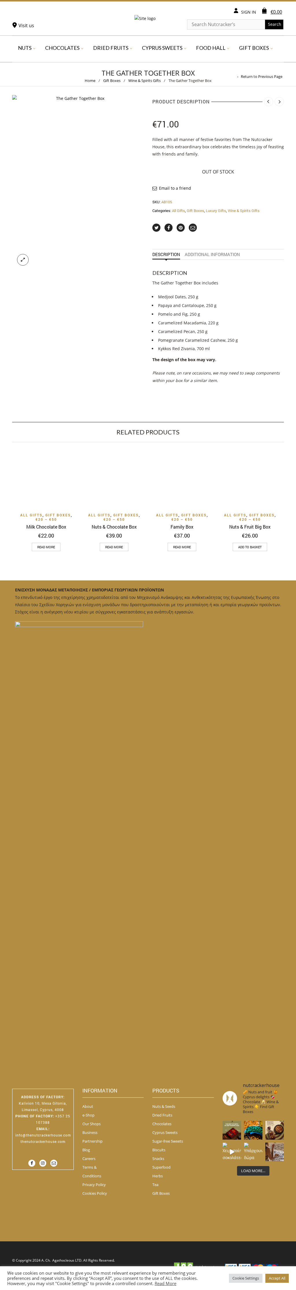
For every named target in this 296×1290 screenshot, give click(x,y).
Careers (88, 1158)
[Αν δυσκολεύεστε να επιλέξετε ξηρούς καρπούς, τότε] (274, 1130)
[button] (250, 547)
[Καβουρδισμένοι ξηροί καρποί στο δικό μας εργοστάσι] (274, 1152)
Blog (86, 1149)
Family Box (182, 527)
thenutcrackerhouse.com (43, 1141)
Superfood (161, 1167)
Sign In (248, 12)
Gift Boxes (254, 48)
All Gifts (178, 210)
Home (90, 80)
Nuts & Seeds (163, 1106)
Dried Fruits (110, 48)
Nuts (25, 48)
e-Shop (88, 1115)
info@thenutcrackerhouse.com (43, 1135)
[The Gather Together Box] (78, 183)
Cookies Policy (94, 1193)
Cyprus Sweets (162, 48)
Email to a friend (175, 188)
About (87, 1106)
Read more (46, 547)
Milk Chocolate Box (46, 527)
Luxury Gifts (216, 210)
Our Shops (91, 1123)
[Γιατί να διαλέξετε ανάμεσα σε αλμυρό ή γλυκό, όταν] (232, 1130)
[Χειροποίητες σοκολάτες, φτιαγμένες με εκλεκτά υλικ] (232, 1152)
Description (166, 254)
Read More (165, 1283)
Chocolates (62, 48)
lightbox (23, 260)
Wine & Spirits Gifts (144, 80)
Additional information (212, 254)
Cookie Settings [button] (245, 1278)
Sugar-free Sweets (167, 1141)
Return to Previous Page (261, 76)
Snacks (158, 1158)
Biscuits (158, 1149)
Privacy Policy (94, 1184)
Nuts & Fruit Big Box (250, 527)
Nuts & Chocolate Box (114, 527)
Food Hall (210, 48)
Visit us (26, 25)
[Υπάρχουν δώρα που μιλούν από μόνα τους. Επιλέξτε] (253, 1152)
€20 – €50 (46, 519)
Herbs (157, 1175)
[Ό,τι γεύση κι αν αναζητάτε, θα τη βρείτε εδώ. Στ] (253, 1130)
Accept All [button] (277, 1278)
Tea (155, 1184)
